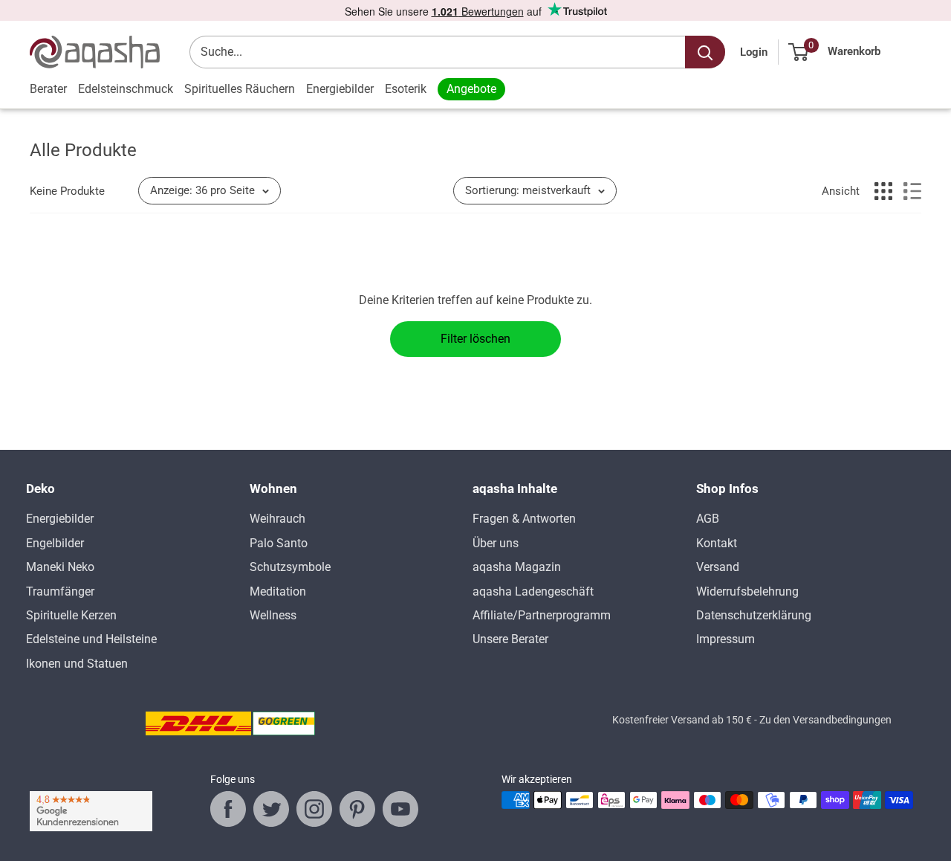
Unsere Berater (510, 639)
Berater (48, 89)
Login (753, 52)
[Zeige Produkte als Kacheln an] (883, 191)
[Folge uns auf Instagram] (314, 809)
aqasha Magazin (517, 567)
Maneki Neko (60, 567)
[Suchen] (705, 52)
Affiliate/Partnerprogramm (542, 615)
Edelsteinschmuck (125, 89)
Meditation (278, 591)
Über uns (496, 543)
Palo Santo (279, 543)
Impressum (725, 639)
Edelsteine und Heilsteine (91, 639)
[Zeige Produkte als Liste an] (912, 191)
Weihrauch (277, 519)
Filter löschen (475, 339)
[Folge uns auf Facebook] (228, 809)
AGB (707, 519)
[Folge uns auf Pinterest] (357, 809)
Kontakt (716, 543)
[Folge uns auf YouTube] (400, 809)
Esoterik (405, 89)
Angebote (471, 89)
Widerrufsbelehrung (747, 591)
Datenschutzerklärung (753, 615)
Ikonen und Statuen (77, 664)
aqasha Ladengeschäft (533, 591)
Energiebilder (340, 89)
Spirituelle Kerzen (71, 615)
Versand (717, 567)
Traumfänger (60, 591)
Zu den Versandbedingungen (825, 720)
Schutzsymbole (290, 567)
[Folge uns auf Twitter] (271, 809)
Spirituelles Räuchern (239, 89)
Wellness (273, 615)
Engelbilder (55, 543)
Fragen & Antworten (524, 519)
